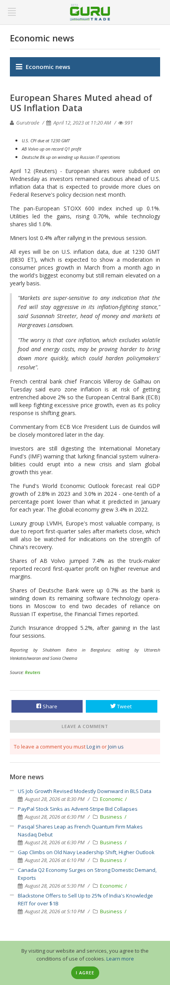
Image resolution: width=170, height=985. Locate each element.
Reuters (32, 672)
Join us (116, 746)
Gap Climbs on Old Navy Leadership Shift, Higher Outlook (86, 852)
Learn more (120, 958)
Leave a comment (85, 726)
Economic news (48, 67)
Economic (112, 799)
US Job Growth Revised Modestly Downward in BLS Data (84, 791)
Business (111, 816)
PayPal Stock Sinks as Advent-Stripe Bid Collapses (78, 808)
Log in (93, 746)
